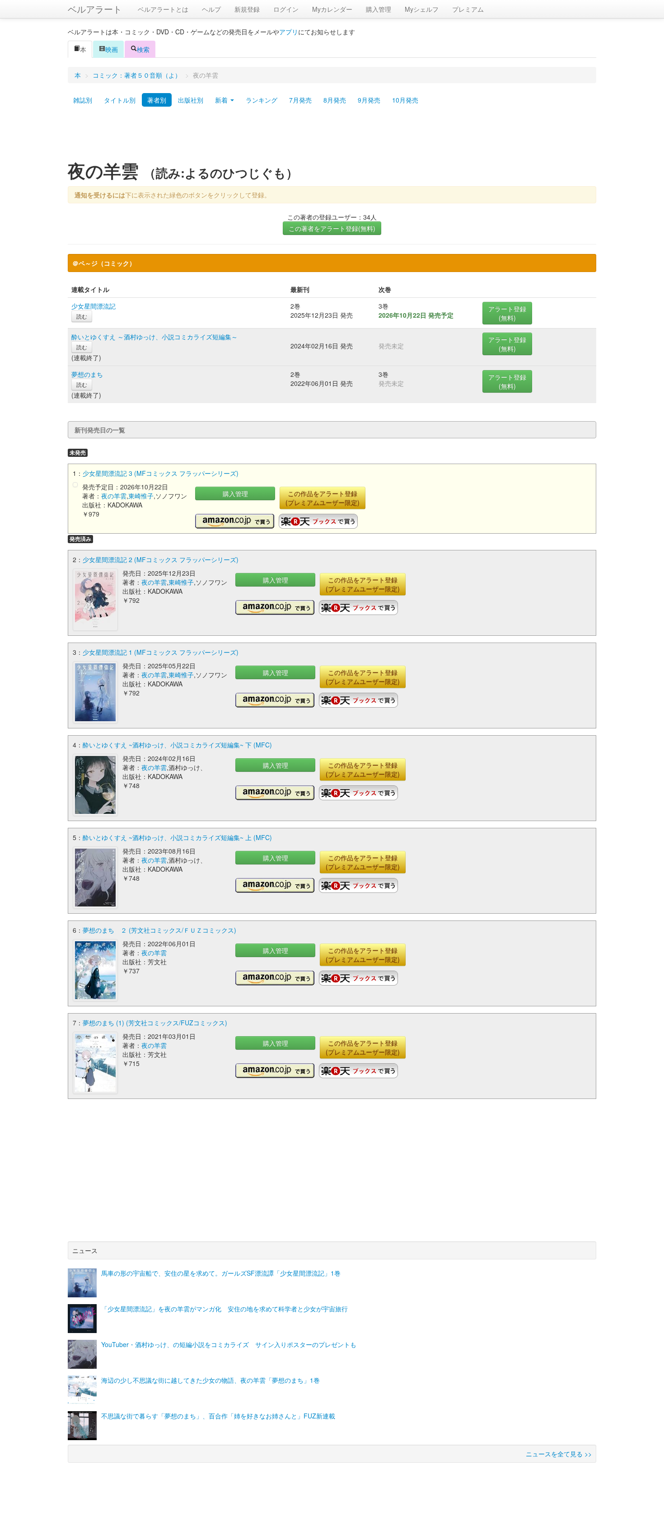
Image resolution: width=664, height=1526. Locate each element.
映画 (111, 49)
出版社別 (190, 99)
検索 (143, 49)
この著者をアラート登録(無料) (332, 228)
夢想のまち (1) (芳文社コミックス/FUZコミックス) (155, 1022)
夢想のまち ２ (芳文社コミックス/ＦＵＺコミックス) (159, 929)
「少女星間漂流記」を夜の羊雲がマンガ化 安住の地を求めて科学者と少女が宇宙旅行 (224, 1308)
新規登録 (247, 9)
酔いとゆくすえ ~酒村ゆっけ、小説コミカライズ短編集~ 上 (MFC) (177, 837)
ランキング (261, 99)
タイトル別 (120, 99)
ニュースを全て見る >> (559, 1453)
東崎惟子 (141, 495)
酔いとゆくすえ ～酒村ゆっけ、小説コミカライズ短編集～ (154, 336)
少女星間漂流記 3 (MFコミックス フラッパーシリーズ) (160, 473)
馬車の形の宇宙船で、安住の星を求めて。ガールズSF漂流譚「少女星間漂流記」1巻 (221, 1272)
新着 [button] (222, 99)
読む (81, 316)
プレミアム (468, 9)
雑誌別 (82, 99)
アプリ (288, 31)
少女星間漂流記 (93, 305)
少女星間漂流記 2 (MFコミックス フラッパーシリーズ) (160, 559)
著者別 (156, 99)
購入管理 (378, 9)
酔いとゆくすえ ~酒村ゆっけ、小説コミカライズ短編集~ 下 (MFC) (177, 744)
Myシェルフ (422, 9)
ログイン (286, 9)
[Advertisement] (332, 137)
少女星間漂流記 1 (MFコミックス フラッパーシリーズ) (160, 652)
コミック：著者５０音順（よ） (137, 75)
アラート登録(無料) (507, 313)
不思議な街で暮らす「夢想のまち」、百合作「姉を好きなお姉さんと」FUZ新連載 (218, 1415)
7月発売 (300, 99)
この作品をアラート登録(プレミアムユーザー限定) (322, 498)
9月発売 (369, 99)
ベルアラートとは (163, 9)
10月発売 (405, 99)
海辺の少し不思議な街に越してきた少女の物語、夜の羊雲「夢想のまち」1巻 (210, 1380)
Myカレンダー (332, 9)
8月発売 (334, 99)
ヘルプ (211, 9)
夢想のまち (87, 374)
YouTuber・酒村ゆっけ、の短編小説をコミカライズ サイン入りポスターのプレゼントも (228, 1344)
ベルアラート (95, 8)
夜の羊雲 (113, 495)
